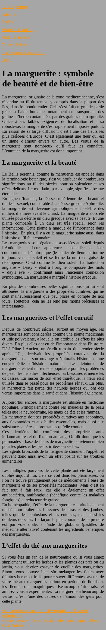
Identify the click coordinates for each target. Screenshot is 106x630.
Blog (6, 60)
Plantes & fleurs (15, 45)
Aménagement (14, 6)
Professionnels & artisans (23, 52)
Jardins (8, 22)
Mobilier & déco (16, 37)
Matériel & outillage (19, 29)
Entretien (10, 14)
